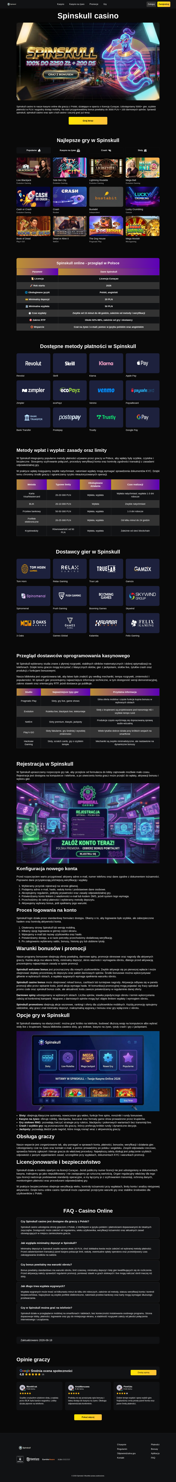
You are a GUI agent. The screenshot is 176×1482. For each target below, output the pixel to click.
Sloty (140, 150)
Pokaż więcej (88, 1417)
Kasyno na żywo (68, 150)
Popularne (32, 150)
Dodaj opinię (143, 1372)
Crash (104, 150)
